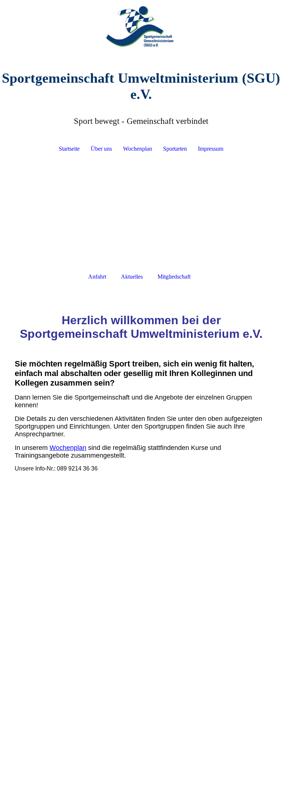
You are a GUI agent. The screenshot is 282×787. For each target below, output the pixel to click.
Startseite (69, 149)
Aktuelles (132, 276)
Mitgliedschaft (174, 276)
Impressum (210, 149)
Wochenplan (137, 149)
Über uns (101, 149)
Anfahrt (97, 276)
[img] (141, 27)
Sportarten (175, 149)
